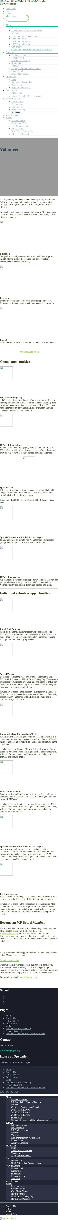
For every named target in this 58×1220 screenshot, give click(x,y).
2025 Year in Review (20, 38)
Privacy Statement (14, 1031)
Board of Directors (19, 28)
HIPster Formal (18, 128)
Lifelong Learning (19, 55)
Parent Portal (17, 71)
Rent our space (18, 120)
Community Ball (18, 123)
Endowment (16, 104)
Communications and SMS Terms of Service (25, 1033)
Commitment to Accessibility (18, 1028)
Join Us (9, 11)
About (8, 25)
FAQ (13, 79)
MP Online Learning (20, 60)
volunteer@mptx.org (27, 977)
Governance (16, 47)
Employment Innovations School (26, 68)
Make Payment (12, 115)
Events (9, 117)
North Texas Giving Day (22, 131)
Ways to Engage (13, 98)
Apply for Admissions (21, 87)
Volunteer (15, 112)
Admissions (11, 76)
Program (9, 52)
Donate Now (12, 16)
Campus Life (11, 90)
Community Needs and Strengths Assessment (31, 49)
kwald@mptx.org (10, 933)
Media (8, 13)
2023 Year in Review (20, 44)
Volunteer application (9, 960)
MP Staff (15, 33)
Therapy (15, 66)
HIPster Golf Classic (20, 134)
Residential (16, 63)
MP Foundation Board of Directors (26, 30)
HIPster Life (16, 93)
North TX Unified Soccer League (26, 96)
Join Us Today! (12, 1021)
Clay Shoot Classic (19, 126)
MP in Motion (17, 58)
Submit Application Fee (21, 82)
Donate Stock (17, 101)
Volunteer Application (29, 352)
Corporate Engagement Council (25, 36)
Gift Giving (16, 107)
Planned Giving (18, 109)
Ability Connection (19, 74)
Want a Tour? (17, 85)
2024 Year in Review (20, 41)
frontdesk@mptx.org (10, 1050)
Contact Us (11, 8)
